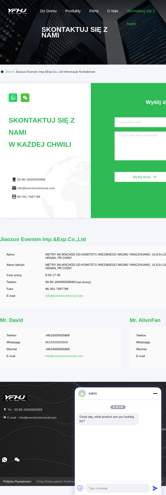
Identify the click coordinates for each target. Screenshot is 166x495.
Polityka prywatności (17, 481)
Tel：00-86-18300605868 (24, 409)
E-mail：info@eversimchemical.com (31, 417)
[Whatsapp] (15, 101)
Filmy (94, 11)
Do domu (48, 11)
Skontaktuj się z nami (141, 13)
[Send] (155, 488)
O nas (112, 11)
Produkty (73, 11)
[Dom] (17, 10)
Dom (8, 71)
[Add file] (80, 488)
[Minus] (155, 393)
